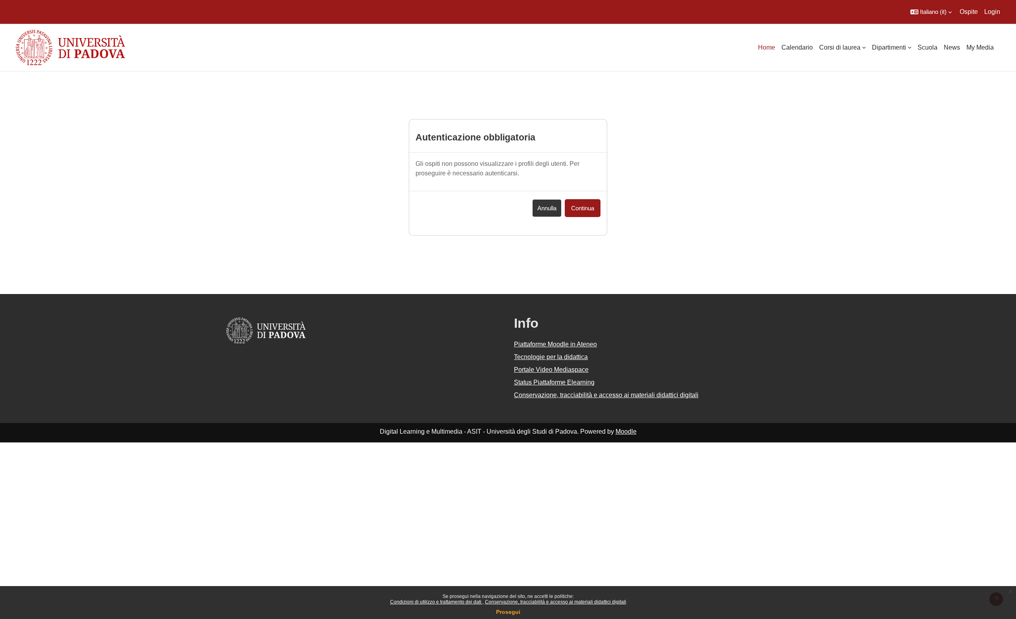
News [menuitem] (952, 47)
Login (992, 11)
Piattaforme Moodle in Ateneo (555, 344)
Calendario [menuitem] (797, 47)
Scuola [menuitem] (927, 47)
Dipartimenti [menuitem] (889, 47)
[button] (931, 12)
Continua (582, 208)
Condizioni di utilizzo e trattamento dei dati (436, 602)
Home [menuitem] (766, 47)
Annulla (546, 208)
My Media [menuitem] (980, 47)
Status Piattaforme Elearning (554, 382)
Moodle (626, 431)
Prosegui (508, 612)
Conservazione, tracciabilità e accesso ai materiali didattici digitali (555, 602)
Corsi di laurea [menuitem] (839, 47)
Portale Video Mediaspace (551, 369)
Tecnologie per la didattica (551, 357)
